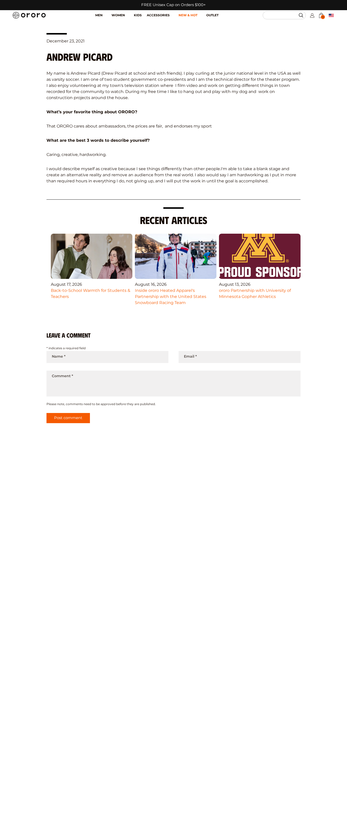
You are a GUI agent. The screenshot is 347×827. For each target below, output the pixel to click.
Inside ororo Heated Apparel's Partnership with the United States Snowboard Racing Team (170, 296)
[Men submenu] (107, 13)
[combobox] (281, 15)
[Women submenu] (129, 13)
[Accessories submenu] (174, 13)
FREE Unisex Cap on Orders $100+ (173, 5)
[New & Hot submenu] (202, 13)
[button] (301, 15)
